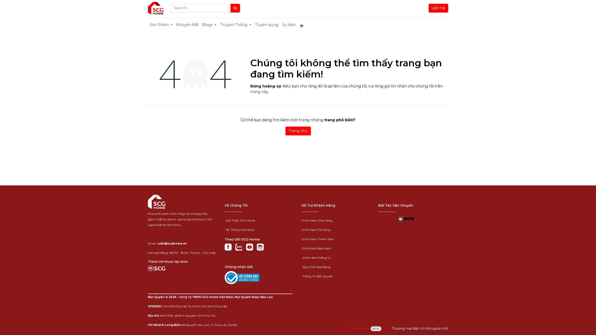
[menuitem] (161, 25)
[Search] (235, 8)
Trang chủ (298, 131)
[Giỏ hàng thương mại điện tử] (303, 25)
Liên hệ (438, 8)
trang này (259, 92)
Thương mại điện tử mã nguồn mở (420, 328)
